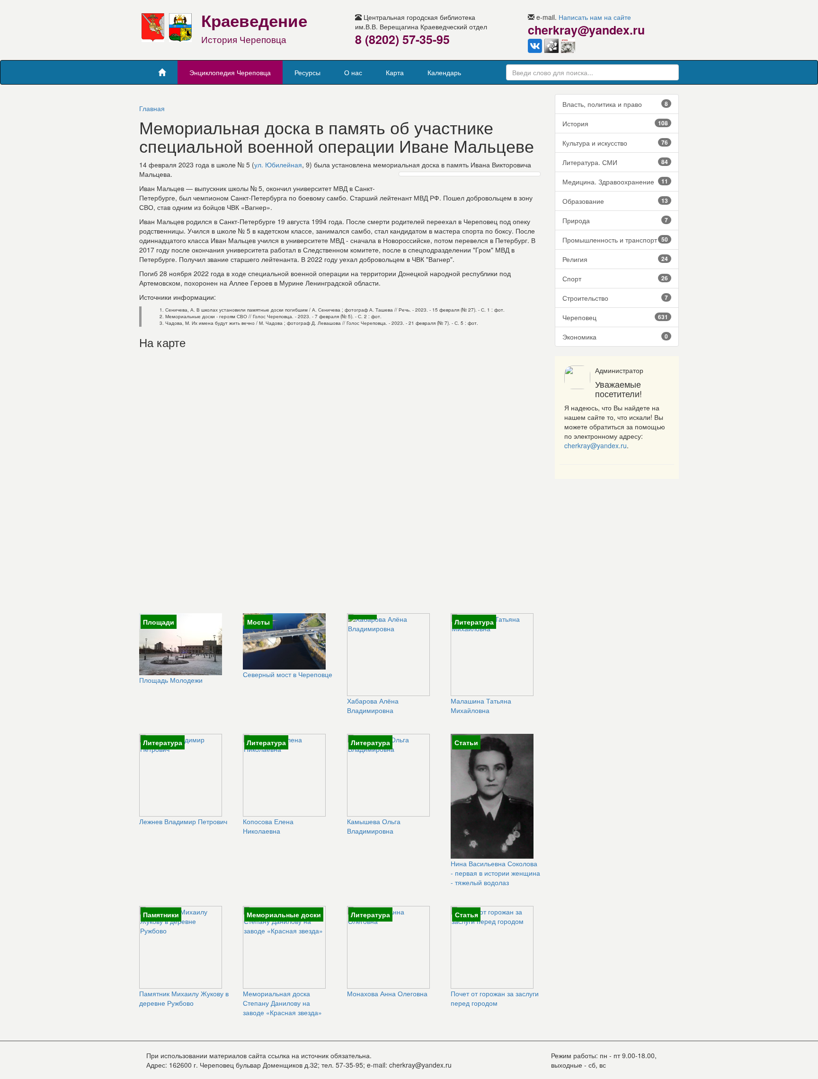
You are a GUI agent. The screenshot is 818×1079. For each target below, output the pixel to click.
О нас (353, 72)
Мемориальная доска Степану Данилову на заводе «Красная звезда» (282, 1003)
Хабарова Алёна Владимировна (373, 705)
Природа (615, 220)
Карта (395, 72)
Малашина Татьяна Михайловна (481, 705)
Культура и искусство (615, 143)
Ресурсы (307, 72)
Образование (615, 201)
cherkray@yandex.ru (595, 445)
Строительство (615, 298)
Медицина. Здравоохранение (615, 181)
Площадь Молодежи (171, 680)
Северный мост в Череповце (287, 674)
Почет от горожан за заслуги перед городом (495, 998)
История (615, 123)
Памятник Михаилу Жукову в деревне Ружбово (184, 998)
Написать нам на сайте (595, 17)
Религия (615, 259)
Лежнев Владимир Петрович (183, 821)
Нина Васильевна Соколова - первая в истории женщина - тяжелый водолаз (495, 873)
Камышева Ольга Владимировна (373, 826)
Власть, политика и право (615, 104)
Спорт (615, 278)
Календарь (444, 72)
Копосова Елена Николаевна (268, 826)
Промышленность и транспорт (615, 239)
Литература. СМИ (615, 162)
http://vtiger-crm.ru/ (444, 1074)
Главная (152, 108)
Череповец (615, 317)
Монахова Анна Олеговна (387, 993)
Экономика (615, 336)
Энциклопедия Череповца (230, 72)
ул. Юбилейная (278, 164)
